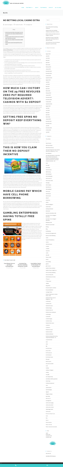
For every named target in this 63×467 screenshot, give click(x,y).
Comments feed (49, 435)
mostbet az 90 (48, 303)
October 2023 (48, 75)
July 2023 (47, 82)
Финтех (47, 420)
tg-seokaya (48, 396)
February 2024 (48, 66)
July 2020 (47, 132)
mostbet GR (48, 316)
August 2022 (48, 106)
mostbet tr (48, 325)
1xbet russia (48, 191)
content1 (47, 246)
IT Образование (48, 281)
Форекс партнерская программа (51, 426)
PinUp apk (47, 359)
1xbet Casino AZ (49, 178)
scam (47, 365)
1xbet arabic (48, 167)
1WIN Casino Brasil (49, 145)
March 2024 (48, 64)
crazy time (48, 250)
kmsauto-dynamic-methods (51, 287)
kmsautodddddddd (49, 289)
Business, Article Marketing (50, 235)
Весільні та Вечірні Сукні (50, 413)
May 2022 (47, 112)
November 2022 (49, 99)
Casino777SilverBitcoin (50, 239)
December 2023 (49, 71)
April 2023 (48, 88)
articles (47, 202)
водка (47, 415)
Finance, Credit (48, 257)
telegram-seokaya (49, 394)
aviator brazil (48, 206)
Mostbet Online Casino (50, 323)
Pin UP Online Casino (49, 357)
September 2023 (49, 77)
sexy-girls (47, 374)
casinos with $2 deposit (8, 49)
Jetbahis (47, 283)
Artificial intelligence (49, 204)
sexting (47, 372)
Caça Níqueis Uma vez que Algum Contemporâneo (9, 265)
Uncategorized (29, 24)
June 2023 (48, 84)
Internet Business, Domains (51, 276)
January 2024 (48, 69)
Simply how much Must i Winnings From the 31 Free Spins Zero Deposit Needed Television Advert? (14, 34)
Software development (50, 383)
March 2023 (48, 90)
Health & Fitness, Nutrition (50, 268)
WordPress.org (48, 437)
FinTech (47, 259)
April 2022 (48, 114)
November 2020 (49, 127)
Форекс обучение (49, 424)
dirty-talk (47, 255)
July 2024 (47, 56)
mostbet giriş (48, 314)
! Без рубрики (48, 138)
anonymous (48, 200)
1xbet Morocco (48, 187)
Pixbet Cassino (48, 361)
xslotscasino (48, 411)
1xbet (47, 163)
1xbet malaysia (48, 184)
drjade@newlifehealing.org (50, 456)
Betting (47, 226)
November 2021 (48, 123)
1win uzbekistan (48, 153)
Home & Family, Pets (49, 274)
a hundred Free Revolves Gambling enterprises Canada (22, 265)
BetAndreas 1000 (49, 222)
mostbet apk (48, 301)
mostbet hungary (49, 318)
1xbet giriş (47, 182)
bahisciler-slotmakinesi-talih (51, 213)
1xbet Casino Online (49, 180)
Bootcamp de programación (51, 233)
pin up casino (48, 350)
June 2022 (48, 110)
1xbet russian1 (48, 195)
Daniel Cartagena (8, 24)
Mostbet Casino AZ (49, 310)
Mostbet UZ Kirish (49, 331)
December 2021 (48, 121)
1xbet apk (47, 165)
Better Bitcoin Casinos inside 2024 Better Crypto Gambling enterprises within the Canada (52, 39)
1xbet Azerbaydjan (49, 176)
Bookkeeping (48, 231)
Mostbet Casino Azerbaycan (51, 312)
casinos (47, 242)
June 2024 (48, 58)
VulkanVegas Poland (49, 409)
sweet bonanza (48, 387)
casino (47, 237)
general (47, 263)
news (47, 341)
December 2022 (49, 97)
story (47, 385)
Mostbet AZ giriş (49, 307)
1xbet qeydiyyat (48, 189)
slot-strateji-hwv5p (49, 376)
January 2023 (48, 95)
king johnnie (48, 285)
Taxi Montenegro (49, 389)
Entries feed (48, 434)
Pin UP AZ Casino (49, 348)
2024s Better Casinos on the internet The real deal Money (36, 265)
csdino (47, 252)
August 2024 (48, 53)
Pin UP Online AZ (48, 354)
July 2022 (47, 108)
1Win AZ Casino (48, 143)
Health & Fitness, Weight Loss (51, 270)
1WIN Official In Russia (50, 147)
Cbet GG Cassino (49, 244)
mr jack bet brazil (49, 339)
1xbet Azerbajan (48, 174)
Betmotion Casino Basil (50, 224)
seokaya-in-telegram (49, 370)
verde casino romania (50, 407)
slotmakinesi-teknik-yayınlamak (51, 378)
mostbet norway (49, 320)
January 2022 (48, 119)
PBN (46, 346)
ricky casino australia (49, 363)
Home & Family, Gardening (50, 272)
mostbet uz (48, 327)
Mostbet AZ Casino (49, 305)
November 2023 (49, 73)
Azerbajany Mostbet (49, 208)
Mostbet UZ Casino (49, 329)
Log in (47, 433)
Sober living (48, 381)
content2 (47, 248)
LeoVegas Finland (49, 292)
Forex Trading (48, 261)
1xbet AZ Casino (49, 169)
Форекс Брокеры (49, 422)
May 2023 (47, 86)
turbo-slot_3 (48, 398)
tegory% (47, 391)
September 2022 (49, 103)
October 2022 (48, 101)
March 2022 (48, 116)
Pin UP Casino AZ (49, 352)
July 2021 (47, 125)
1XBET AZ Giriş (48, 171)
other (47, 344)
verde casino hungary (49, 402)
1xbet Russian (48, 193)
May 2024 (47, 60)
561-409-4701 (48, 453)
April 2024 (48, 62)
